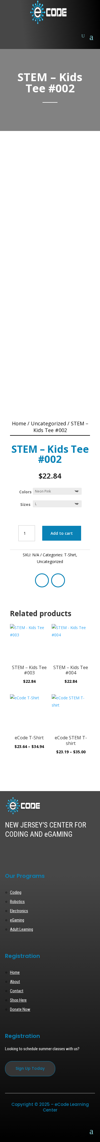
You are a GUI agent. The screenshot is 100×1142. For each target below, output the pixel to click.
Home (19, 423)
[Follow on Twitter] (17, 851)
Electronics (19, 910)
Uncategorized (48, 423)
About (15, 981)
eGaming (17, 920)
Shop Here (18, 1000)
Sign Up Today (30, 1068)
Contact (16, 990)
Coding (15, 892)
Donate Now (20, 1009)
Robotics (17, 901)
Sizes (25, 504)
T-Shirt (70, 554)
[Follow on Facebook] (42, 580)
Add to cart (62, 533)
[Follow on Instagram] (58, 580)
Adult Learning (21, 929)
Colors (25, 491)
